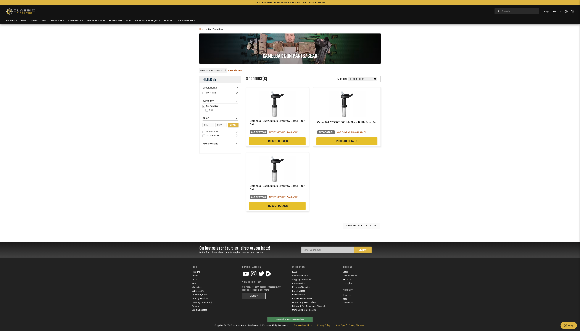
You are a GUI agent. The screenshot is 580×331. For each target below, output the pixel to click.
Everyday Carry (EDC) (202, 302)
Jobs (345, 299)
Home (202, 29)
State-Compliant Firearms (304, 310)
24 (370, 225)
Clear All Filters (235, 70)
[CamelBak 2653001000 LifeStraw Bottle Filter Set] (347, 104)
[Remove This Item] (225, 70)
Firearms (196, 272)
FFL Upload (348, 283)
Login (345, 272)
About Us (347, 295)
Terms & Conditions (303, 325)
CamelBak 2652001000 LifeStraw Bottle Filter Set (277, 122)
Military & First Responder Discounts (309, 306)
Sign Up (363, 250)
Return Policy (298, 283)
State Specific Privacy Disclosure (350, 325)
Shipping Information (302, 279)
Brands (195, 306)
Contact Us (348, 302)
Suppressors (198, 291)
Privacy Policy (323, 325)
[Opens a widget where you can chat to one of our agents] (568, 325)
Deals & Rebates (199, 310)
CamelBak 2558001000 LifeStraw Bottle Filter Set (277, 187)
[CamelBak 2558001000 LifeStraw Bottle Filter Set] (277, 169)
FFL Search (348, 279)
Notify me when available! (283, 132)
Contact (556, 11)
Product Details (277, 141)
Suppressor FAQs (300, 275)
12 (365, 225)
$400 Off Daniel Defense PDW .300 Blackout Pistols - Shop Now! (290, 2)
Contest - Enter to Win (302, 298)
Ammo (195, 275)
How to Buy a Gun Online (304, 302)
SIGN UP (254, 296)
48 (375, 225)
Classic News (298, 294)
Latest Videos (298, 291)
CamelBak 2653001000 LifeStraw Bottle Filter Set (347, 122)
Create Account (350, 275)
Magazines (197, 287)
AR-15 (195, 279)
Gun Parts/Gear (212, 106)
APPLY (233, 125)
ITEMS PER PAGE (354, 225)
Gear (211, 110)
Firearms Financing (301, 287)
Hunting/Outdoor (200, 298)
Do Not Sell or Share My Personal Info (290, 319)
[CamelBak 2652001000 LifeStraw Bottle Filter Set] (277, 104)
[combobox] (517, 11)
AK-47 (195, 283)
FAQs (546, 11)
